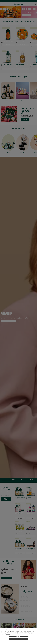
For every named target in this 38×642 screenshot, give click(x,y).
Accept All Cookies (18, 636)
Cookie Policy (8, 634)
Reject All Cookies (18, 638)
